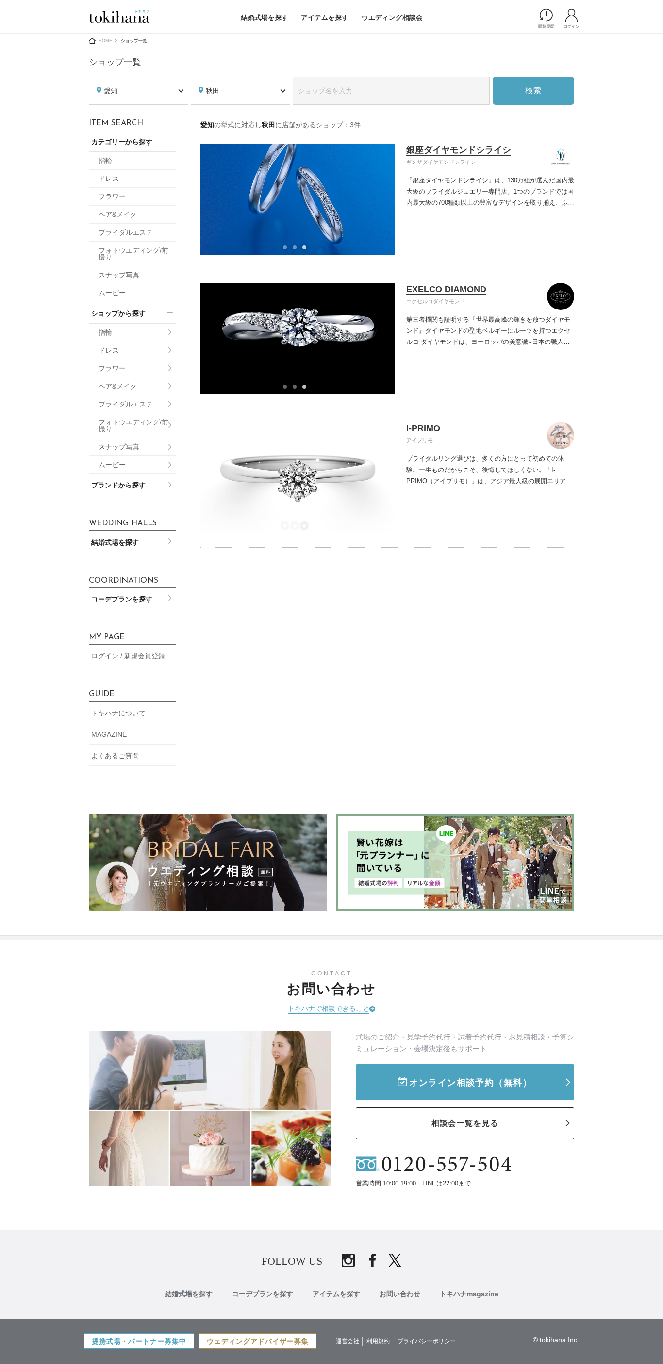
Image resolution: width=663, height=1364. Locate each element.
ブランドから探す (118, 485)
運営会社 (347, 1341)
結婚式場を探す (264, 17)
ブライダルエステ (126, 232)
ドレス (109, 178)
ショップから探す (118, 313)
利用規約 (378, 1341)
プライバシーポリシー (427, 1341)
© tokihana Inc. (556, 1340)
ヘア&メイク (118, 214)
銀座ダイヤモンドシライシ (458, 150)
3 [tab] (307, 250)
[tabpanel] (297, 199)
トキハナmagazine (469, 1294)
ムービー (112, 293)
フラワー (112, 196)
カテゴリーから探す (121, 142)
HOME (105, 40)
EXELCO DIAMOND (446, 289)
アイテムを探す (324, 17)
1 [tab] (288, 250)
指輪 (105, 160)
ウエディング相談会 (392, 17)
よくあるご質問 (115, 756)
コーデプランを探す (121, 599)
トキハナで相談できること (328, 1008)
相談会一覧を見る (464, 1123)
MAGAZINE (109, 734)
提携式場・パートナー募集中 (139, 1341)
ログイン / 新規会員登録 (128, 656)
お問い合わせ (400, 1294)
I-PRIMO (423, 428)
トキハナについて (118, 713)
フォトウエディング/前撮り (133, 253)
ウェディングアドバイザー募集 (258, 1341)
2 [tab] (297, 250)
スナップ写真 (119, 275)
